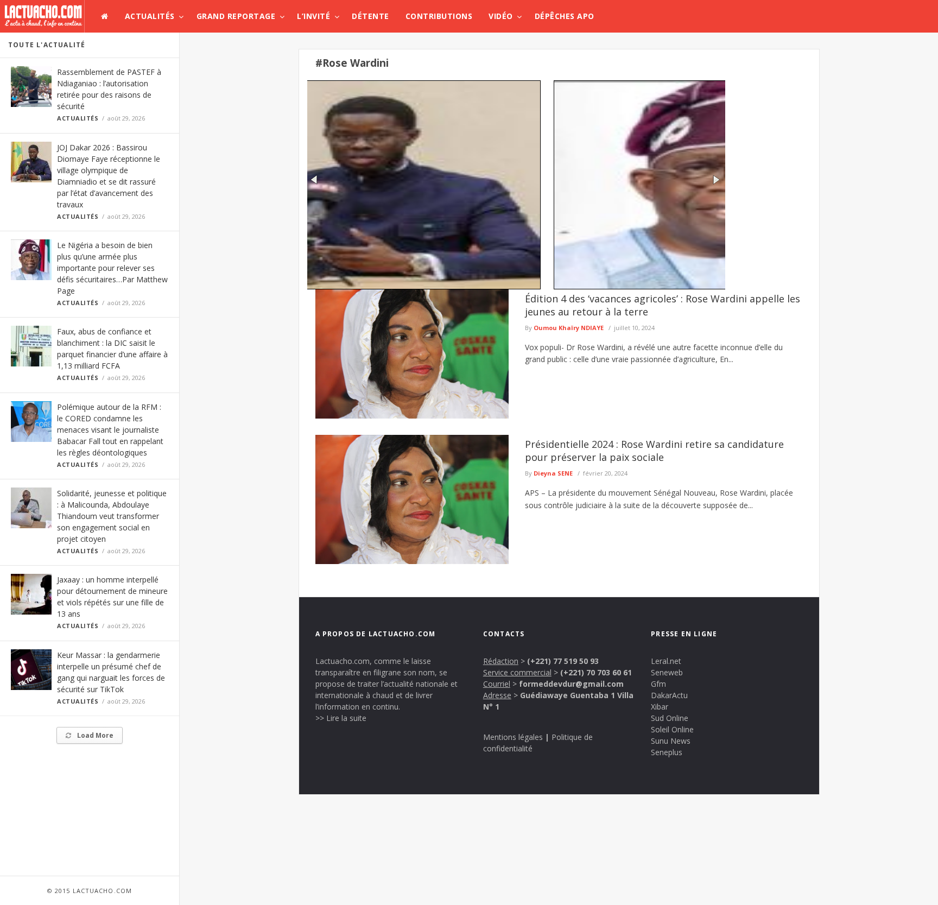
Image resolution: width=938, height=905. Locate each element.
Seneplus (666, 752)
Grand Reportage (236, 16)
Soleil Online (672, 729)
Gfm (658, 684)
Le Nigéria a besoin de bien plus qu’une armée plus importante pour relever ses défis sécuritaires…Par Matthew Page (112, 268)
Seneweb (667, 672)
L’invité (313, 16)
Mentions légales (513, 737)
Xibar (659, 706)
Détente (370, 16)
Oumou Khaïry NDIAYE (569, 328)
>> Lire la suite (340, 718)
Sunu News (670, 741)
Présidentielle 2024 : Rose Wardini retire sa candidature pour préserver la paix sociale (654, 451)
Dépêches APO (564, 16)
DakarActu (669, 695)
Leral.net (666, 661)
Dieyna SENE (553, 473)
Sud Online (669, 718)
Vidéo (501, 16)
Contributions (439, 16)
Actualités (150, 16)
